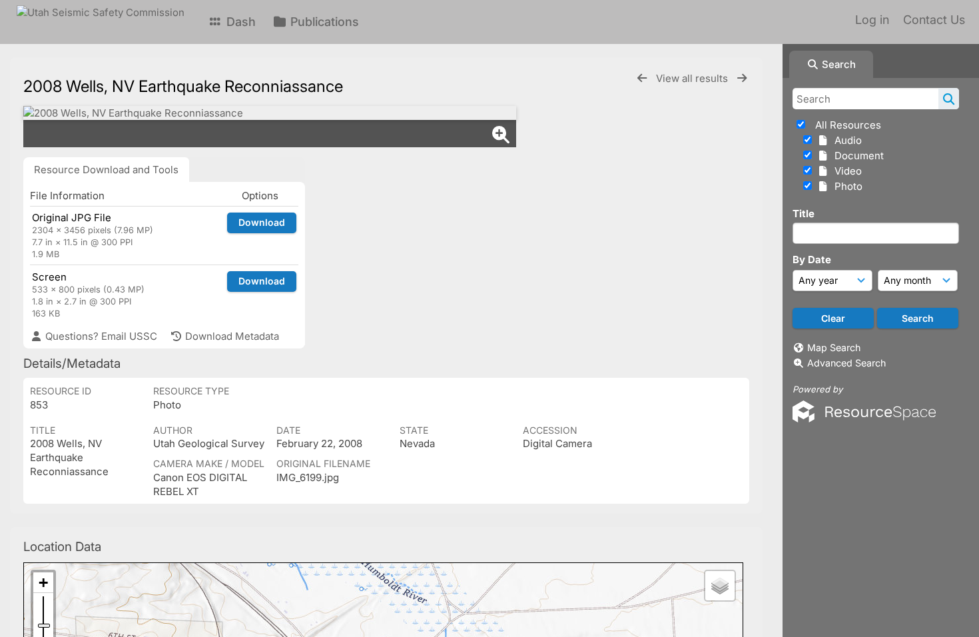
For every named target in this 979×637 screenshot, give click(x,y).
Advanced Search (846, 362)
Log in (872, 20)
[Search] (948, 98)
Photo (845, 186)
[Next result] (742, 78)
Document (856, 155)
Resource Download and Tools (106, 169)
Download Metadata (230, 336)
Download (261, 222)
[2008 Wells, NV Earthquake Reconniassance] (269, 113)
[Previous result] (642, 78)
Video (845, 171)
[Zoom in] (43, 582)
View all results (693, 78)
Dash (239, 22)
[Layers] (720, 585)
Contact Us (934, 20)
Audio (845, 140)
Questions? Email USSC (100, 336)
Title (804, 213)
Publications (323, 22)
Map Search (833, 347)
